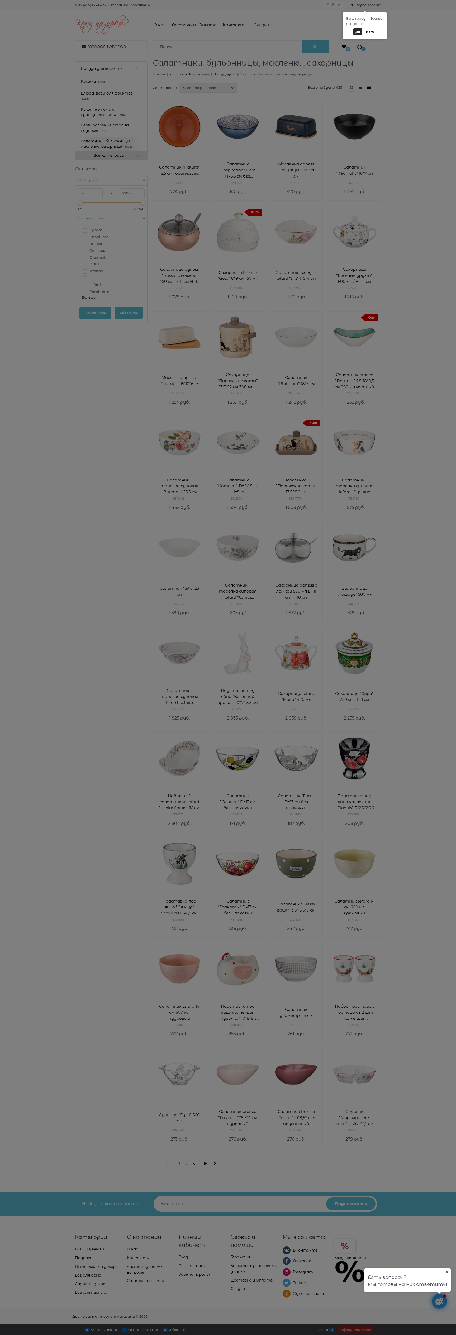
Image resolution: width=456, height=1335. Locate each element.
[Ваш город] (447, 1272)
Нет (370, 32)
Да (357, 32)
